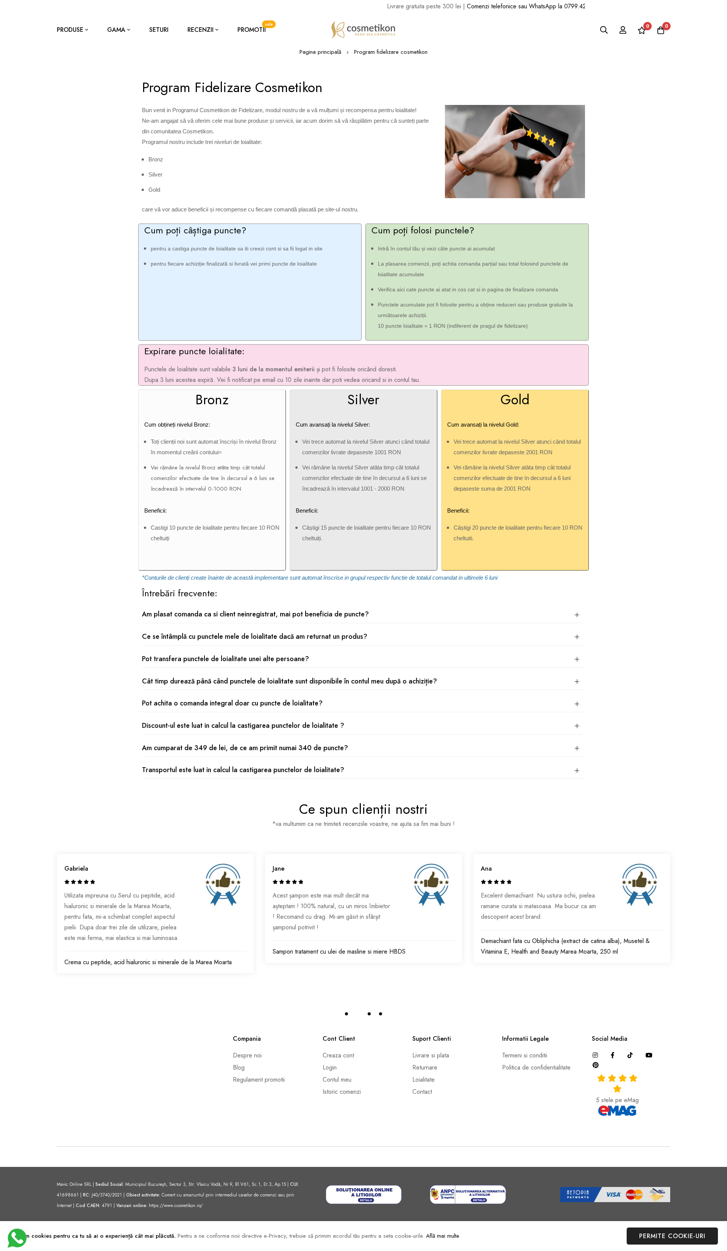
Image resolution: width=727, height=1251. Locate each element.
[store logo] (363, 30)
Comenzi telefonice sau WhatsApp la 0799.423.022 (508, 6)
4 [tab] (380, 1014)
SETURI (158, 29)
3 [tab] (369, 1014)
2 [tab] (358, 1014)
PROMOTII (255, 27)
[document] (363, 1236)
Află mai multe (442, 1236)
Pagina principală (320, 52)
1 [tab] (346, 1014)
